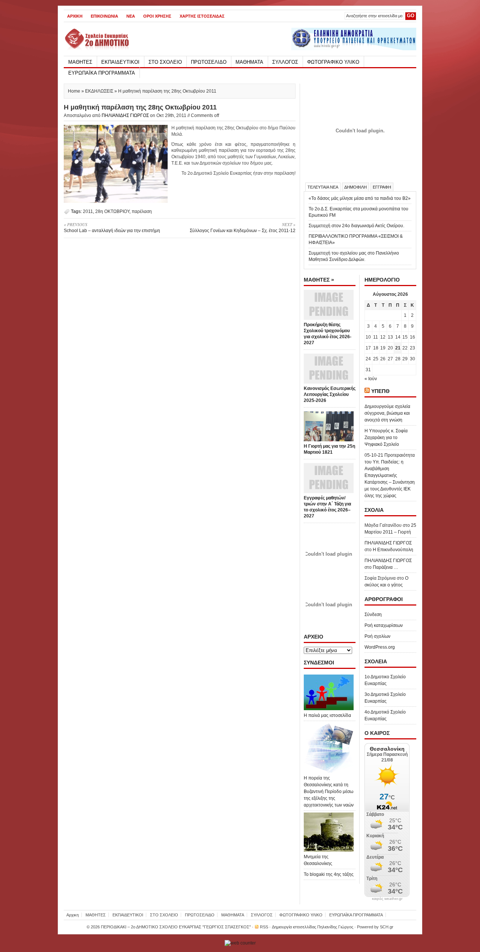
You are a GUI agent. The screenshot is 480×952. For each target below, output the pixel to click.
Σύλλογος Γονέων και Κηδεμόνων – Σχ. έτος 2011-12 (243, 227)
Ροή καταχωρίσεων (383, 625)
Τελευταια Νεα (323, 187)
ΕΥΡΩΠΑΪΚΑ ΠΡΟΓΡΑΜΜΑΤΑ (101, 73)
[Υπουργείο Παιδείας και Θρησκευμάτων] (353, 48)
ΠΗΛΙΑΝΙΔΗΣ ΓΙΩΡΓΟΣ (125, 115)
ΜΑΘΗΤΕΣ (80, 62)
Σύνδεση (373, 614)
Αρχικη (74, 16)
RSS (264, 927)
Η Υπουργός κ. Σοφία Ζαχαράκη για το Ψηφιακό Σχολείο (386, 437)
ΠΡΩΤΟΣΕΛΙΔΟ (208, 62)
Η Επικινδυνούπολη (393, 549)
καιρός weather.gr (387, 899)
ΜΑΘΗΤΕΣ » (319, 280)
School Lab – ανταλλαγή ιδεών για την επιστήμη (112, 227)
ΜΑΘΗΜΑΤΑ (249, 62)
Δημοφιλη (355, 187)
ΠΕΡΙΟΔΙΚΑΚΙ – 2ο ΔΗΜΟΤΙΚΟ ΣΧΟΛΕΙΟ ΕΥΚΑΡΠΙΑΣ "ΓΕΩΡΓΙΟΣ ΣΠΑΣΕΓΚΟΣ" (176, 927)
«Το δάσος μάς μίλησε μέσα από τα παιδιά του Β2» (360, 198)
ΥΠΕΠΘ (380, 391)
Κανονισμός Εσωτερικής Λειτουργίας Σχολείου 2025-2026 (330, 394)
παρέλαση (142, 211)
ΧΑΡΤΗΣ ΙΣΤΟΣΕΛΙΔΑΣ (202, 16)
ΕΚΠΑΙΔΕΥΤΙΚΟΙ (120, 62)
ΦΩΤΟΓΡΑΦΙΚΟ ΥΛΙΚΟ (333, 62)
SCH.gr (386, 927)
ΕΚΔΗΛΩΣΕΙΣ (99, 91)
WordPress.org (379, 647)
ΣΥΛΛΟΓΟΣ (285, 62)
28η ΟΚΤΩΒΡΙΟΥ (112, 211)
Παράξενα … (385, 567)
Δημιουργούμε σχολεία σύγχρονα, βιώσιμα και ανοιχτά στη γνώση (387, 413)
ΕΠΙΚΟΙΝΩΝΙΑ (104, 16)
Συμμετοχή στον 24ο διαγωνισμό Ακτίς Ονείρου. (356, 225)
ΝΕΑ (130, 16)
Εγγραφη (382, 187)
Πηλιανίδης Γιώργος (335, 927)
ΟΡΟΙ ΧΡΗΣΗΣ (157, 16)
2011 (88, 211)
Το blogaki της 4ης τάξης (329, 874)
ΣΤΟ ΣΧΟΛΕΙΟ (165, 62)
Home (74, 91)
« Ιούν (370, 378)
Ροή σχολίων (377, 636)
